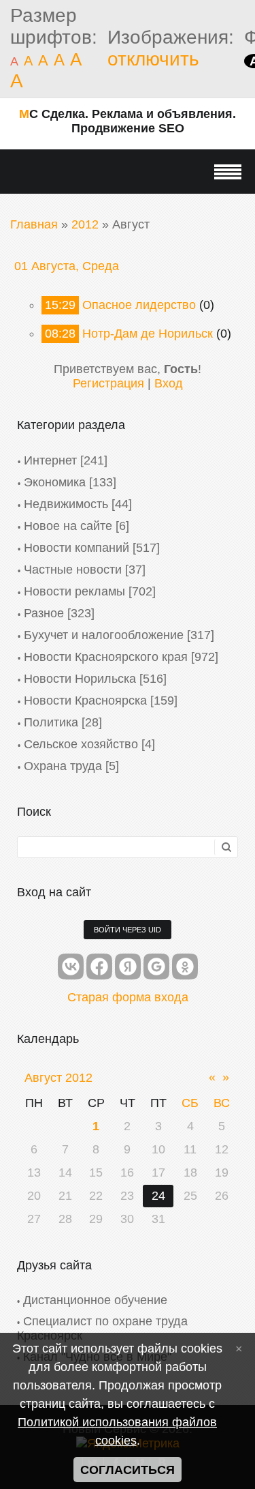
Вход (168, 383)
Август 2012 (58, 1078)
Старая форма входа (127, 997)
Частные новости (73, 569)
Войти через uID (127, 930)
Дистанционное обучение (95, 1300)
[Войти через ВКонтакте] (71, 966)
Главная (34, 224)
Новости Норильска (80, 678)
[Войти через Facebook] (99, 966)
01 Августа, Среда (66, 266)
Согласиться (127, 1470)
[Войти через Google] (156, 966)
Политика (51, 722)
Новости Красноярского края (106, 657)
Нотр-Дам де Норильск (147, 333)
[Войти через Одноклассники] (185, 966)
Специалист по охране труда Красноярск (102, 1328)
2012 (85, 224)
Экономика (55, 482)
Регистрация (108, 383)
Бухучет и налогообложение (104, 635)
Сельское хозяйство (81, 744)
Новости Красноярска (85, 700)
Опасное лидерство (139, 305)
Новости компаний (76, 548)
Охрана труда (63, 766)
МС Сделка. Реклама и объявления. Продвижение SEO (127, 121)
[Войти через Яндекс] (128, 966)
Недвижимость (66, 504)
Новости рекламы (74, 591)
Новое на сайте (68, 526)
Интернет (50, 460)
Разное (44, 613)
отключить (153, 59)
